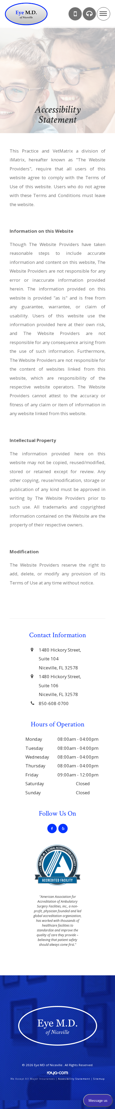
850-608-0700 (54, 703)
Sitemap (99, 1079)
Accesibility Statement (74, 1079)
